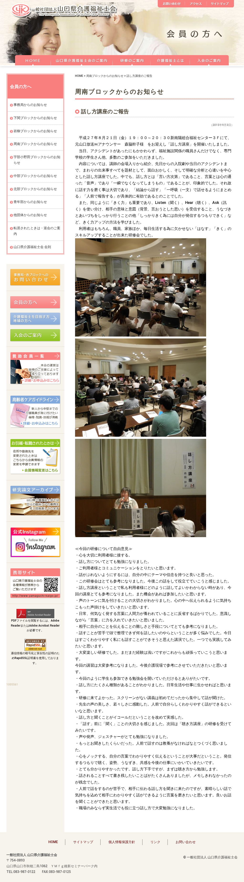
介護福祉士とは (170, 60)
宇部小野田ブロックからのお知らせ (37, 160)
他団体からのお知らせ (30, 215)
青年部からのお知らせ (30, 202)
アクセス (196, 3)
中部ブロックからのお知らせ (35, 176)
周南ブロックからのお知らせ (104, 76)
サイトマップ (220, 3)
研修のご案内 (132, 60)
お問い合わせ (171, 3)
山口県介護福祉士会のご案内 (82, 60)
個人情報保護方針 (121, 842)
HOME (33, 60)
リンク (155, 842)
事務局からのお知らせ (30, 105)
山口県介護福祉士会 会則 (32, 247)
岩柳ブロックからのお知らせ (35, 131)
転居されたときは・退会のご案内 (37, 231)
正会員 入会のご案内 (209, 60)
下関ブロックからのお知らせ (35, 118)
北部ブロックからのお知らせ (35, 189)
